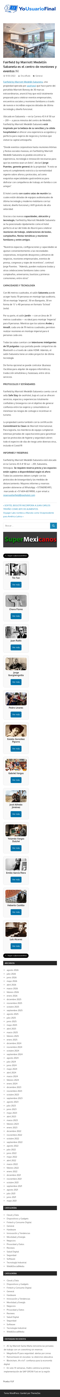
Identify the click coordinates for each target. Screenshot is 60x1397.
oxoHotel (31, 85)
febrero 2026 (13, 992)
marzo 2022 (12, 1164)
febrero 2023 (13, 1124)
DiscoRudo (25, 76)
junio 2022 (11, 1153)
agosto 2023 (12, 1102)
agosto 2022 (12, 1145)
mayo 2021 (12, 1200)
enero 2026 (12, 995)
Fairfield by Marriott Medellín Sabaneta (23, 81)
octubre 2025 (13, 1006)
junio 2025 (12, 1021)
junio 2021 (11, 1197)
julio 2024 (11, 1061)
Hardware (11, 1229)
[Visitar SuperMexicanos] (30, 539)
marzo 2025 (12, 1032)
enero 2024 (12, 1083)
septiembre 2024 (15, 1054)
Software (11, 1259)
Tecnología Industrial (16, 1262)
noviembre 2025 (14, 1003)
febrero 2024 (13, 1080)
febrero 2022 (13, 1167)
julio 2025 (11, 1017)
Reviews (11, 1248)
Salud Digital (13, 1251)
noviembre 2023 (14, 1091)
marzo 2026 (12, 988)
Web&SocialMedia (15, 1266)
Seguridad (11, 1255)
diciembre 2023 (14, 1087)
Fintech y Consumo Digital (19, 1222)
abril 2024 (11, 1072)
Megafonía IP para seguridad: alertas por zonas (29, 1353)
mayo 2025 (12, 1025)
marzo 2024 (12, 1076)
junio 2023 (11, 1109)
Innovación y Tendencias (18, 1233)
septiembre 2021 (14, 1186)
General (39, 76)
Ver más (16, 584)
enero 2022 (12, 1171)
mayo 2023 (12, 1113)
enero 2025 (12, 1039)
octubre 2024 (13, 1050)
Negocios (11, 1240)
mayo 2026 (12, 981)
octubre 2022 (13, 1138)
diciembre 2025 (14, 999)
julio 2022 (11, 1149)
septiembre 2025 (15, 1010)
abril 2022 (11, 1160)
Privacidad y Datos (15, 1244)
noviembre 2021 (14, 1179)
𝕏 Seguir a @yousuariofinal (16, 556)
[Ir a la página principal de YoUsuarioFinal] (30, 5)
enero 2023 (12, 1127)
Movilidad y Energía (16, 1237)
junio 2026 (12, 977)
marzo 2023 (12, 1120)
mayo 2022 (12, 1156)
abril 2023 (11, 1116)
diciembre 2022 (14, 1131)
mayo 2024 (12, 1069)
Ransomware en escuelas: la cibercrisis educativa (30, 1357)
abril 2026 (11, 984)
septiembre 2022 (14, 1142)
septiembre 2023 (14, 1098)
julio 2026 (11, 974)
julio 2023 (11, 1105)
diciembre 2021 (14, 1175)
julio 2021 (11, 1193)
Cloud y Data (13, 1215)
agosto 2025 (13, 1014)
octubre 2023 (13, 1094)
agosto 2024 (13, 1058)
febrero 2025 (13, 1036)
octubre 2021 (13, 1182)
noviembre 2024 (14, 1047)
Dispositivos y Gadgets (17, 1218)
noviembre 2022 (14, 1135)
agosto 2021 (12, 1189)
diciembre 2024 (14, 1043)
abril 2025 (11, 1028)
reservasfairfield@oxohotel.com (19, 495)
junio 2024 (12, 1065)
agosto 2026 (13, 970)
